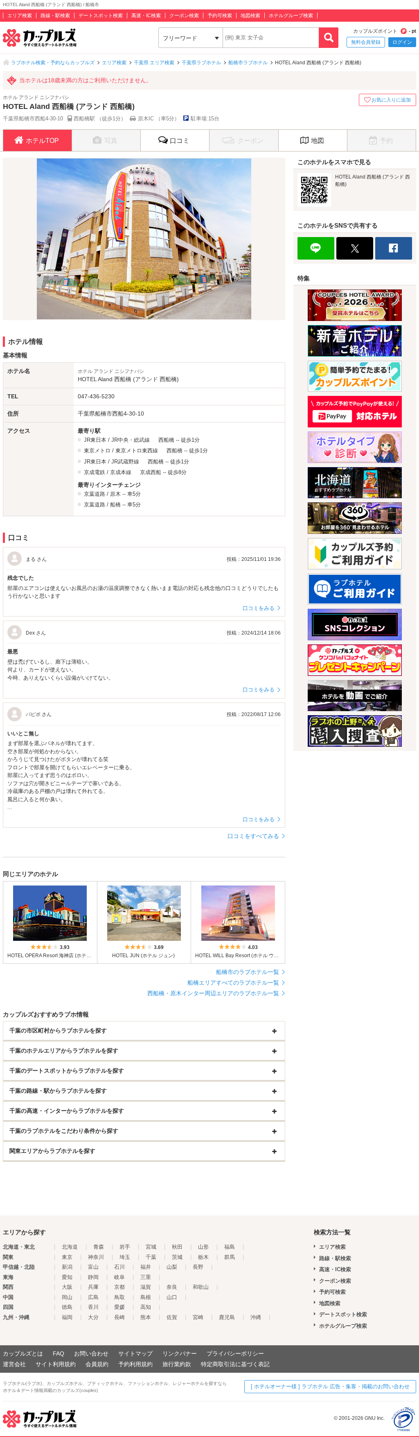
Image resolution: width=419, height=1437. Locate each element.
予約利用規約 (135, 1364)
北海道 (70, 1247)
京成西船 (150, 472)
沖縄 (255, 1317)
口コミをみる (259, 608)
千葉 (151, 1257)
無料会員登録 (366, 42)
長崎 (119, 1317)
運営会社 (14, 1364)
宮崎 (198, 1317)
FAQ (58, 1353)
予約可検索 (219, 15)
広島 (93, 1297)
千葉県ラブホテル (201, 63)
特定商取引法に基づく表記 (235, 1364)
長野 (198, 1267)
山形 (203, 1247)
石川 (119, 1267)
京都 (119, 1287)
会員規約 (97, 1364)
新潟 (67, 1267)
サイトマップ (135, 1353)
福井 (145, 1267)
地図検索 (250, 15)
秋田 (177, 1247)
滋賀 (145, 1287)
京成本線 (120, 472)
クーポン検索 (184, 15)
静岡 (93, 1277)
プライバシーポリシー (235, 1353)
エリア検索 (19, 15)
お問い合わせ (91, 1353)
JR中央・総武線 (130, 440)
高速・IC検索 (146, 15)
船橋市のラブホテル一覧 (247, 972)
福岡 (67, 1317)
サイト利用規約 (56, 1364)
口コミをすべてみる (253, 836)
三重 (145, 1277)
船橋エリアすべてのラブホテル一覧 (233, 982)
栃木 (203, 1257)
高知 (145, 1307)
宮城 (151, 1247)
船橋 (115, 505)
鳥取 (119, 1297)
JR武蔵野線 (125, 462)
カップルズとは (23, 1353)
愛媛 (119, 1307)
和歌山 (201, 1287)
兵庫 (93, 1287)
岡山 (67, 1297)
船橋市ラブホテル (248, 63)
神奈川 (96, 1257)
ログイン (402, 42)
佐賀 (172, 1317)
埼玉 (124, 1257)
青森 (98, 1247)
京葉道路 (94, 494)
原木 (115, 494)
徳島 (67, 1307)
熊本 (145, 1317)
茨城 (177, 1257)
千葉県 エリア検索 (154, 63)
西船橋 (166, 440)
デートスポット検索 (101, 15)
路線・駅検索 (55, 15)
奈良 (172, 1287)
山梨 (172, 1267)
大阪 (67, 1287)
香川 (93, 1307)
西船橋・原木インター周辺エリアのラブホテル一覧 (213, 993)
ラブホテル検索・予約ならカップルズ (53, 63)
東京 (67, 1257)
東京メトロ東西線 (136, 450)
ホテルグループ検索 (291, 15)
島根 (145, 1297)
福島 (229, 1247)
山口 (172, 1297)
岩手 (124, 1247)
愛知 (67, 1277)
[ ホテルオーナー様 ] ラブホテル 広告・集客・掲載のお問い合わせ (330, 1386)
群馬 (229, 1257)
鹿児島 (227, 1317)
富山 (93, 1267)
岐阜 (119, 1277)
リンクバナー (179, 1353)
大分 (93, 1317)
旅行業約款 (176, 1364)
